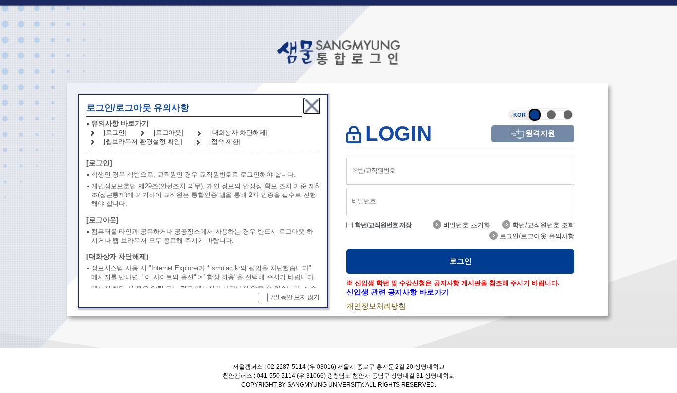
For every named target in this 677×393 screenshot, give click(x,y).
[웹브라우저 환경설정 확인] (143, 141)
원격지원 (540, 133)
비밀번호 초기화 (465, 225)
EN (551, 114)
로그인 (461, 261)
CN (568, 114)
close (311, 105)
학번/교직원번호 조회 (542, 225)
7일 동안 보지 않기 (294, 297)
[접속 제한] (225, 141)
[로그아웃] (168, 132)
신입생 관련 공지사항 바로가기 (397, 292)
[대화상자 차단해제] (239, 132)
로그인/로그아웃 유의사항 (536, 236)
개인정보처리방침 (376, 306)
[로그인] (115, 132)
